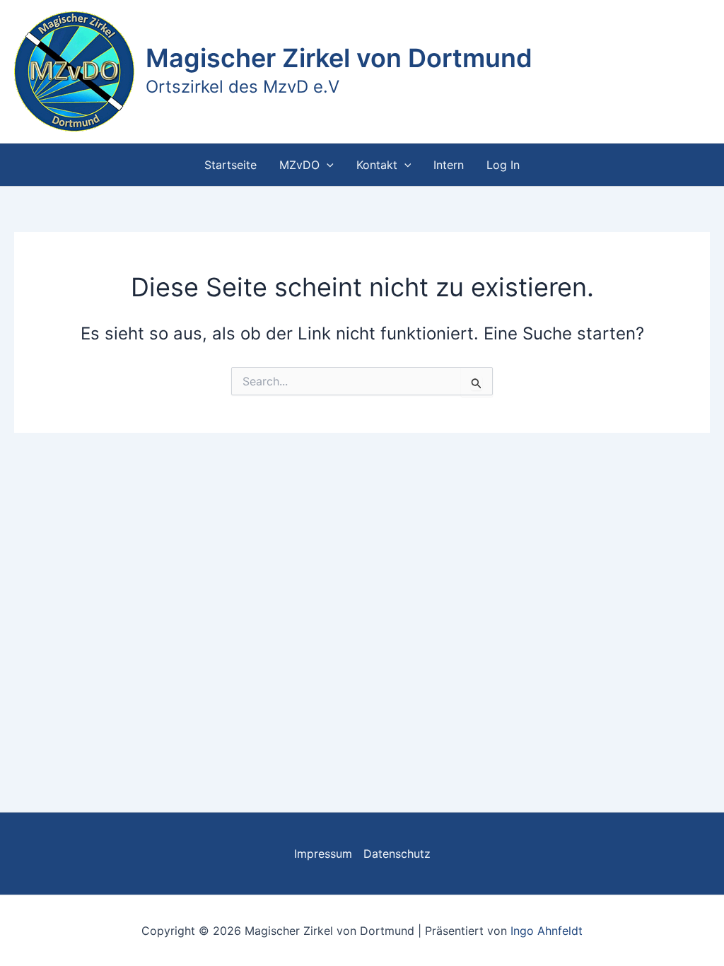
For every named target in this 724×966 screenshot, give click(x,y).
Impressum (323, 853)
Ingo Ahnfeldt (546, 931)
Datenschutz (397, 853)
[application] (327, 165)
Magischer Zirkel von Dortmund (339, 58)
